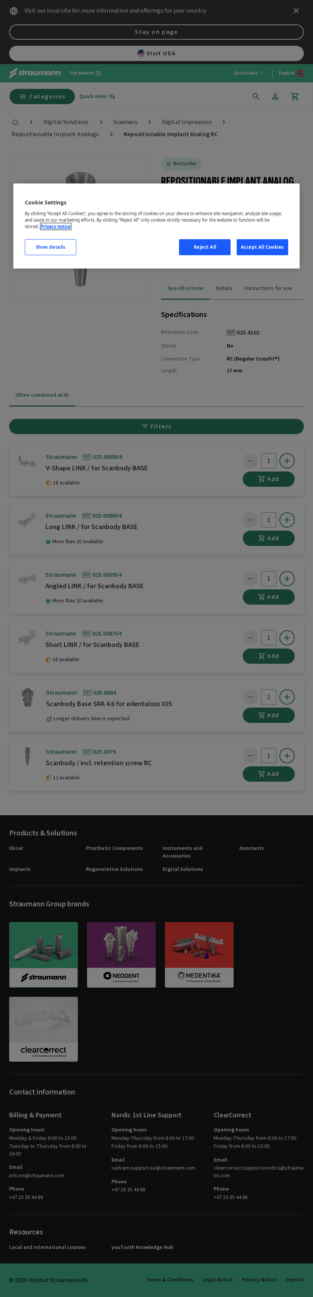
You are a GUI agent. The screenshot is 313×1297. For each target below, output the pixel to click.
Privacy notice (56, 226)
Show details (51, 247)
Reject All (205, 247)
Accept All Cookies (262, 247)
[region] (156, 226)
